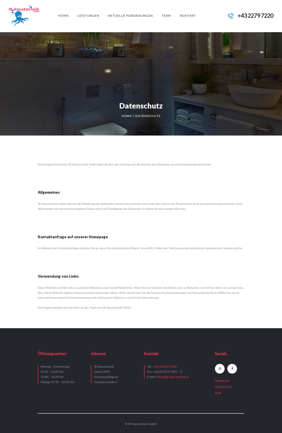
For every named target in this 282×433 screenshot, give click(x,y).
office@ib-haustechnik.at (172, 377)
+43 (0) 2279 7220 (165, 366)
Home (126, 116)
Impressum (222, 380)
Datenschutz (223, 386)
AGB (218, 393)
